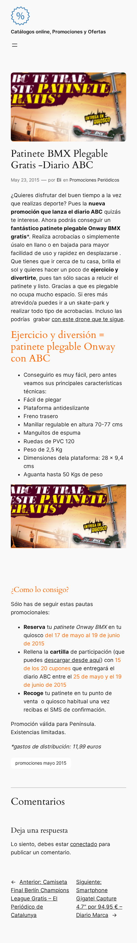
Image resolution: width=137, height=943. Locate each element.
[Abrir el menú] (14, 45)
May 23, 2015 (25, 179)
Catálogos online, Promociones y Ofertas (58, 32)
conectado (83, 844)
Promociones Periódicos (94, 179)
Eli (59, 179)
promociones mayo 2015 (41, 763)
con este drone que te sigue (87, 319)
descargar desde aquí (72, 660)
